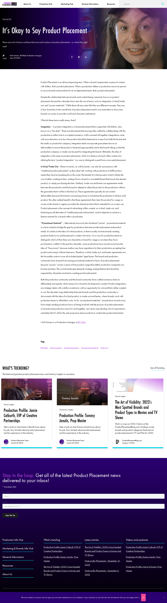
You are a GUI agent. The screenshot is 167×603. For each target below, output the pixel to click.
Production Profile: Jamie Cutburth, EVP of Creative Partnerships (20, 415)
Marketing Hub (67, 4)
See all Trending (157, 367)
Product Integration (71, 347)
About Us (27, 4)
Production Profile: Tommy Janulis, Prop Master (77, 418)
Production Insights (66, 409)
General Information (90, 4)
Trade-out (104, 347)
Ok (143, 597)
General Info (6, 19)
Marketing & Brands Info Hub (17, 548)
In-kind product (56, 347)
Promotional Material (89, 347)
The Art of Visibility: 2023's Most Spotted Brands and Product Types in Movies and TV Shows (62, 570)
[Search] (162, 4)
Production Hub (45, 4)
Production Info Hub (12, 540)
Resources (111, 4)
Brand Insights (9, 404)
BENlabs (82, 322)
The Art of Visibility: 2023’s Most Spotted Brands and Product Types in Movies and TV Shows (136, 410)
